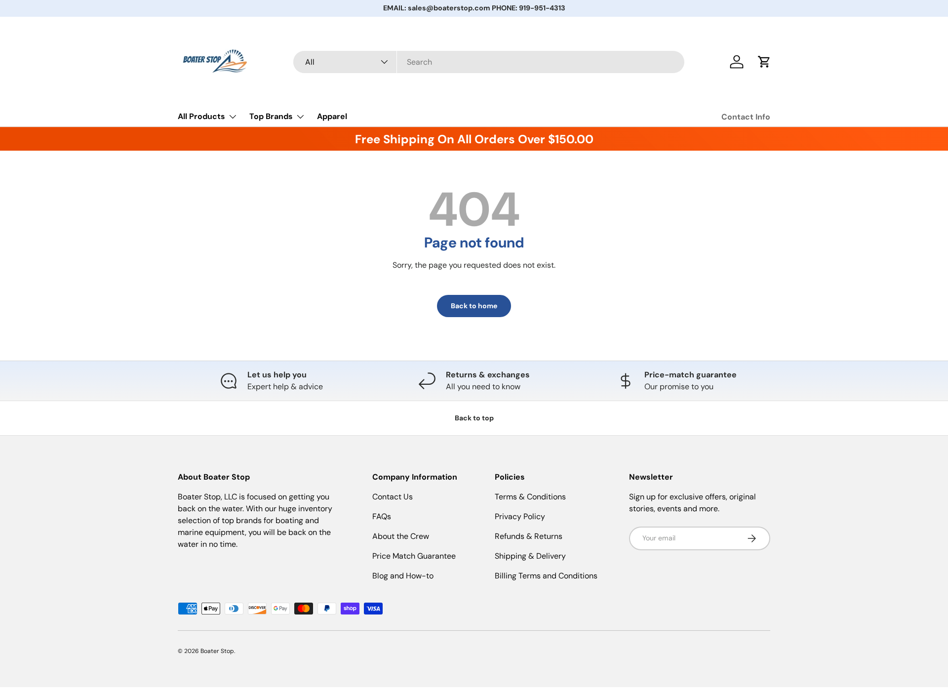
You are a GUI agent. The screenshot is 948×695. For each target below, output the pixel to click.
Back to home (474, 305)
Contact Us (392, 496)
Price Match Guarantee (414, 556)
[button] (764, 62)
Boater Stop (217, 651)
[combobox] (489, 62)
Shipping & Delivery (530, 556)
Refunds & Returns (528, 536)
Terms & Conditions (530, 496)
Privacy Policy (520, 516)
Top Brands (271, 116)
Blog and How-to (403, 576)
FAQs (381, 516)
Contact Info (745, 117)
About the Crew (400, 536)
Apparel (332, 116)
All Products (201, 116)
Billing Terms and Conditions (546, 576)
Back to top (474, 417)
